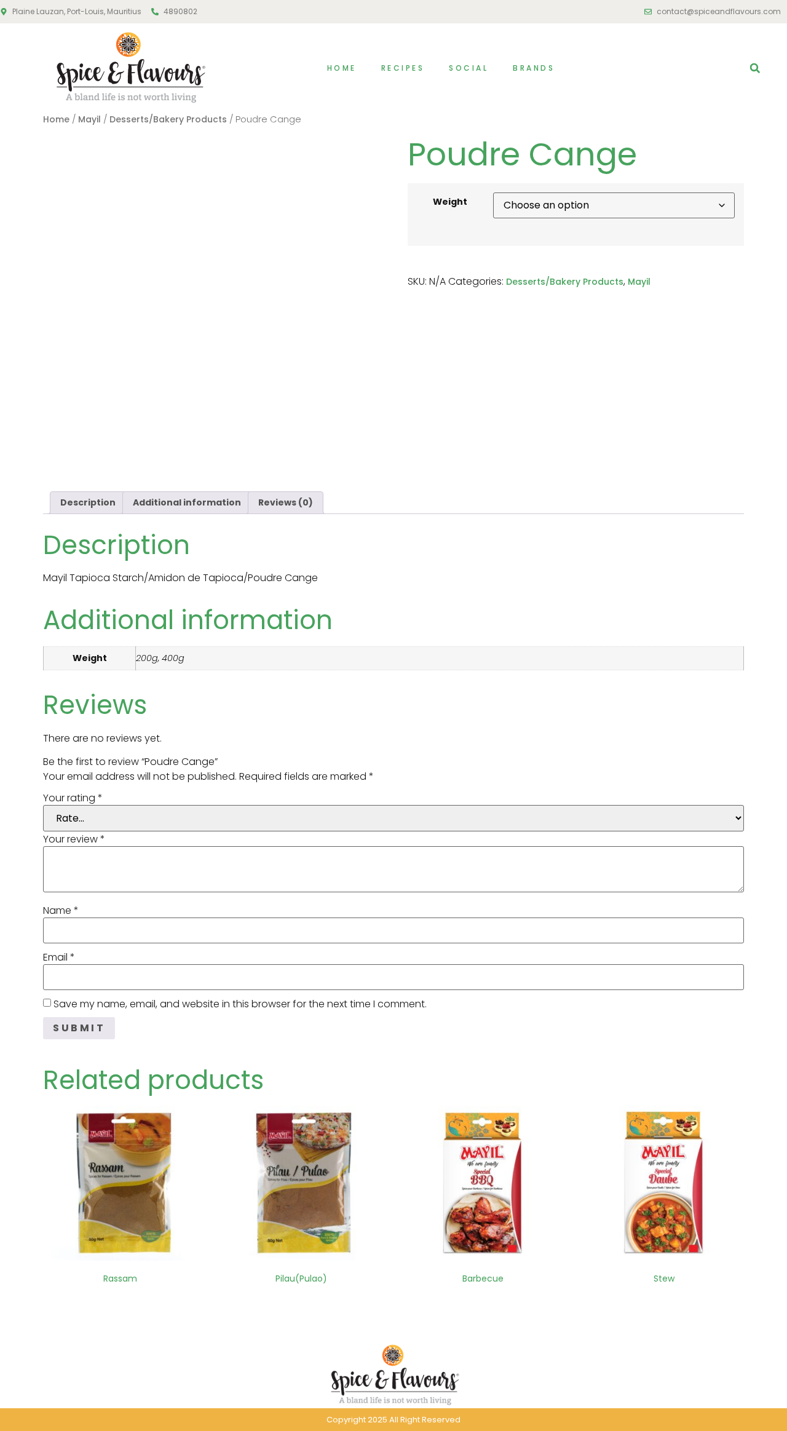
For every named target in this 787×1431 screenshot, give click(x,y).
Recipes (403, 68)
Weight (450, 201)
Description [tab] (88, 502)
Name (61, 911)
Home (342, 68)
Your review (74, 839)
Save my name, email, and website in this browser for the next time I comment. (240, 1004)
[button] (755, 68)
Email (59, 957)
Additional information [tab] (187, 502)
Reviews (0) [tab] (285, 502)
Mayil (89, 119)
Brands (534, 68)
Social (468, 68)
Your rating (73, 798)
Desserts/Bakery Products (168, 119)
